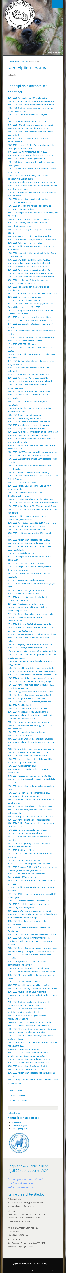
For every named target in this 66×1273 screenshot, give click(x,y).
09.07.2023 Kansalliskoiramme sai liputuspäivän (29, 985)
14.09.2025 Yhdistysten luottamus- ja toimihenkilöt (31, 381)
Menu (57, 4)
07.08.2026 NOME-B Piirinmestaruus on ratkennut (30, 124)
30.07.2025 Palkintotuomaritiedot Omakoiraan (29, 421)
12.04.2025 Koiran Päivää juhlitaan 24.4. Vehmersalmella (33, 502)
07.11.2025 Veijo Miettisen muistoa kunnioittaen (29, 317)
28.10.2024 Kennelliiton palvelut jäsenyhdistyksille (30, 614)
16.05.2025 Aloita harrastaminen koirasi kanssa (29, 455)
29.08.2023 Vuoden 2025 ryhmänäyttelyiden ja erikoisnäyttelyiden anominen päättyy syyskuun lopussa (30, 941)
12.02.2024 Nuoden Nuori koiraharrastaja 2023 (29, 792)
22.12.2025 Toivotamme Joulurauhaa (24, 296)
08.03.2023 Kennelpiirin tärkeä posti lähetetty (28, 1066)
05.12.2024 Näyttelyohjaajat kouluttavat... (26, 580)
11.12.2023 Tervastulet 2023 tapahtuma (25, 833)
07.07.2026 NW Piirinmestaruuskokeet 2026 (27, 151)
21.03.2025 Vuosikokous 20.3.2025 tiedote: (27, 526)
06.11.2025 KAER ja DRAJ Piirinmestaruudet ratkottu (31, 320)
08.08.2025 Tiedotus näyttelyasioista (24, 418)
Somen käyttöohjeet (19, 1100)
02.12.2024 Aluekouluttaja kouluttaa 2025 (26, 590)
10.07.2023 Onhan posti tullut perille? (24, 981)
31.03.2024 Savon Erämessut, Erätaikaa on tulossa (30, 738)
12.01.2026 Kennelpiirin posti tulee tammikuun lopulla (32, 276)
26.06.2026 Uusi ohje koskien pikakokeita (26, 158)
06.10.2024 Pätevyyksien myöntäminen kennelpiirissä (32, 634)
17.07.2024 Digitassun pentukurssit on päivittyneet (31, 691)
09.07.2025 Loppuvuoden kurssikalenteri (26, 428)
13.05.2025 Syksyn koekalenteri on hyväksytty (28, 472)
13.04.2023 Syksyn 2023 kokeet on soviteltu (27, 1032)
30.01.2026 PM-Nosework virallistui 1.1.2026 (27, 266)
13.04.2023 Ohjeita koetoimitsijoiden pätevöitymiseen (32, 1029)
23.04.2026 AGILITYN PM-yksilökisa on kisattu (28, 219)
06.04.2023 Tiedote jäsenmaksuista (23, 1049)
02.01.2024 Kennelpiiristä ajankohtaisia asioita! (29, 819)
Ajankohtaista (16, 1090)
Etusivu (11, 61)
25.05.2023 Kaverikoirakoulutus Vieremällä (27, 991)
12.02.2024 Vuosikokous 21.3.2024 (23, 796)
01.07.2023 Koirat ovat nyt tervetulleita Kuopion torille (32, 988)
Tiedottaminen (21, 61)
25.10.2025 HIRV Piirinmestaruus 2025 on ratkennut (31, 337)
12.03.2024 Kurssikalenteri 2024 (22, 765)
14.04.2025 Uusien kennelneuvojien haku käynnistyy (31, 499)
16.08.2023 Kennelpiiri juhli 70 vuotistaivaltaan (28, 968)
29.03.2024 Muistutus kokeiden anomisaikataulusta (31, 749)
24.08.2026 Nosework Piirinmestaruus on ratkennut (31, 101)
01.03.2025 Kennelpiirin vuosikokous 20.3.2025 (29, 543)
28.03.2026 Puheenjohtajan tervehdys (25, 243)
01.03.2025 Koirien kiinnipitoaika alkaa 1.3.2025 (29, 539)
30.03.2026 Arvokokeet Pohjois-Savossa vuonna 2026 (32, 239)
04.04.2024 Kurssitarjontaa (20, 735)
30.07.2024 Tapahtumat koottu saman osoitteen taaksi (32, 674)
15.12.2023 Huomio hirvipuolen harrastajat (27, 829)
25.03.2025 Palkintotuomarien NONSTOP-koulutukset (32, 522)
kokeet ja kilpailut (19, 1128)
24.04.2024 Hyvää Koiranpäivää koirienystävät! (29, 722)
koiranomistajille (19, 1125)
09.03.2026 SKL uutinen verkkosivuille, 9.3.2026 (29, 259)
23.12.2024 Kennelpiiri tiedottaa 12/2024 (26, 563)
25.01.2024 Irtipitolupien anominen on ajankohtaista (31, 816)
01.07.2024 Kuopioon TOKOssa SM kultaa (26, 698)
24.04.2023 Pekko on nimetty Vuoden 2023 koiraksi (31, 1022)
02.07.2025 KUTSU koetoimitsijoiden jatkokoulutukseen (33, 431)
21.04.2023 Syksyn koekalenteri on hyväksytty (28, 1025)
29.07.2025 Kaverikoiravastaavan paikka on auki (29, 425)
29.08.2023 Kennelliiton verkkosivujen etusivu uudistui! (32, 934)
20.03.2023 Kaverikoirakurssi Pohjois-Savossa (28, 1062)
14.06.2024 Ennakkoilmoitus (20, 705)
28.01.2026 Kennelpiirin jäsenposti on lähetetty (29, 269)
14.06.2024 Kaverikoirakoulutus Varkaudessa (28, 708)
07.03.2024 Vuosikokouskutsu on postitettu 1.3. (29, 776)
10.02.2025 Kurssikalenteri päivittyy (24, 553)
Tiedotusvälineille (17, 1095)
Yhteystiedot (52, 1270)
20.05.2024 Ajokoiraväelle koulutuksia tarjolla (28, 711)
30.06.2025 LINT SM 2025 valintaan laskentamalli (29, 435)
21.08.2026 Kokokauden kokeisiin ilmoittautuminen (31, 104)
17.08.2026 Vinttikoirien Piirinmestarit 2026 (27, 121)
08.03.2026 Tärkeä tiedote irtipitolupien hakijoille (29, 263)
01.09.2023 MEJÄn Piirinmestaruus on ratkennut (29, 910)
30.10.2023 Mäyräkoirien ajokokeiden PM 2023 (29, 863)
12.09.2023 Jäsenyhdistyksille (21, 907)
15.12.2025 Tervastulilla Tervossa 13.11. (25, 300)
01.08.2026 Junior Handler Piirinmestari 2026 (28, 128)
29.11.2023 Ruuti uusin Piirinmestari (24, 850)
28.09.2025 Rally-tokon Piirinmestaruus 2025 (28, 377)
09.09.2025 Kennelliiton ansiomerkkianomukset (29, 391)
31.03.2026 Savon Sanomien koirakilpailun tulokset (31, 236)
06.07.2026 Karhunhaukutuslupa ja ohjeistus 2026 (30, 155)
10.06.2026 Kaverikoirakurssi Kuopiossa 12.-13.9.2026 (31, 182)
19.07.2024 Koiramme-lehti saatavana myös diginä (30, 681)
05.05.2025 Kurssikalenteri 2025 (22, 482)
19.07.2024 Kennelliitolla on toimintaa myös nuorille (31, 678)
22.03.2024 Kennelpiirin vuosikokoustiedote (27, 755)
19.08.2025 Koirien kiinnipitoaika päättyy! (26, 415)
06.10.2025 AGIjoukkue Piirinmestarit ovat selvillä (30, 374)
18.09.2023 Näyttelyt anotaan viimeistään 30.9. (29, 900)
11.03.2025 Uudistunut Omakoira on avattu (27, 529)
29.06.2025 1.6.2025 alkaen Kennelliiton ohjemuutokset (32, 452)
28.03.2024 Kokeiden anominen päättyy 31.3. (28, 752)
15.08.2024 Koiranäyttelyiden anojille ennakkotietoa (31, 671)
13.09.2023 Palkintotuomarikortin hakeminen (28, 904)
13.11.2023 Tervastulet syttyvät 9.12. (24, 860)
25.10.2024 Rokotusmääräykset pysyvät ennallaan (30, 624)
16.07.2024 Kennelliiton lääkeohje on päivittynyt (29, 695)
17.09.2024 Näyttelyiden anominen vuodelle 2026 (30, 644)
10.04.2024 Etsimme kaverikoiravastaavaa (26, 732)
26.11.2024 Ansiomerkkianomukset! (24, 593)
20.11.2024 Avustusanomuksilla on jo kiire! (27, 603)
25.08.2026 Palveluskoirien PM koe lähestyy (27, 97)
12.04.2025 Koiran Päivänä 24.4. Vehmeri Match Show (32, 506)
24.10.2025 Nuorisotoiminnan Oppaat (25, 340)
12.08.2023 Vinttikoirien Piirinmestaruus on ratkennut (32, 971)
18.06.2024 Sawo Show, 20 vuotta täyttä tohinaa (29, 701)
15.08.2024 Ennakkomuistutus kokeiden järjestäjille (31, 668)
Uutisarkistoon (14, 1113)
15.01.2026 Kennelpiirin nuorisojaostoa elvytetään (30, 273)
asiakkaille (16, 1122)
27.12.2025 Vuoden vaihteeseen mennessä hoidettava (32, 293)
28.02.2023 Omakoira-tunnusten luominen (27, 1069)
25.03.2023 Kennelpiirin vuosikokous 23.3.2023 (29, 1059)
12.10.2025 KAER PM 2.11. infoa (22, 344)
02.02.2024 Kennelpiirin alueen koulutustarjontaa (30, 806)
